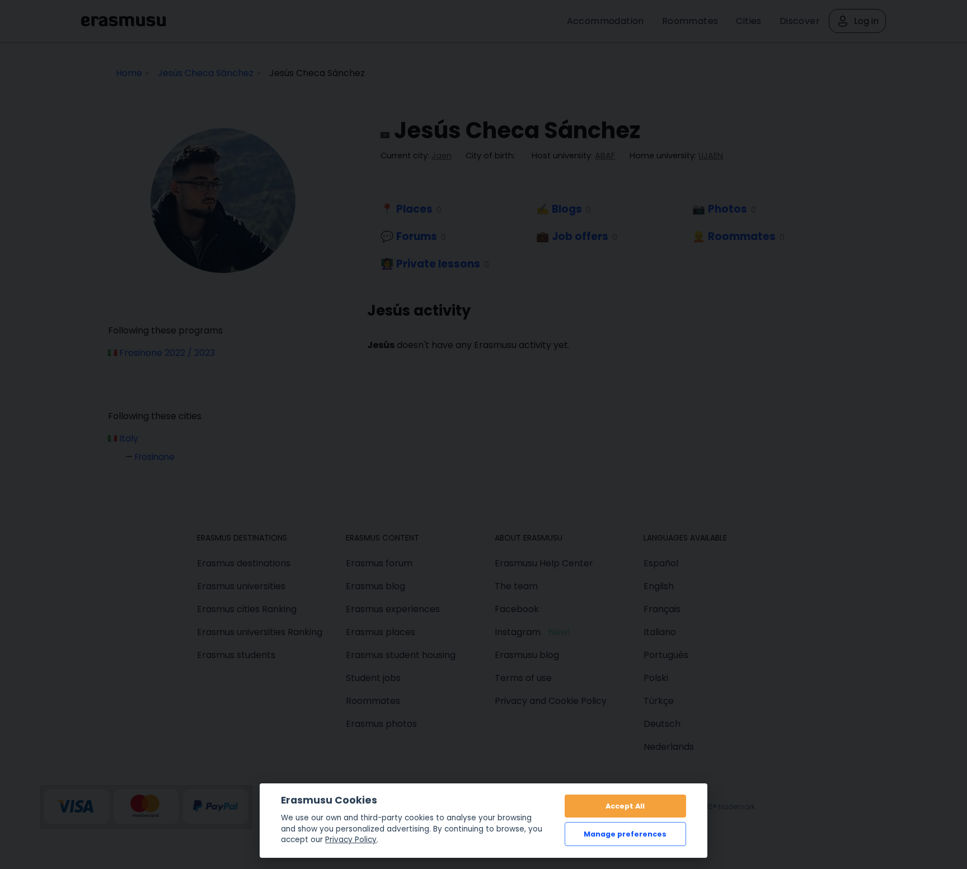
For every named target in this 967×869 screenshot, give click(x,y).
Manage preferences (625, 834)
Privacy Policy (351, 839)
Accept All (625, 806)
